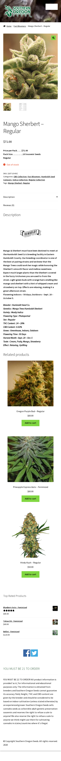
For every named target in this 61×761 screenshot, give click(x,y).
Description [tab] (9, 196)
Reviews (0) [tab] (8, 205)
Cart (47, 754)
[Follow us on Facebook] (26, 655)
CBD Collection (20, 176)
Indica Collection (20, 180)
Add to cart (30, 422)
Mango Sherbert (15, 183)
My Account (10, 756)
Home (9, 26)
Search (30, 756)
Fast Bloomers (20, 26)
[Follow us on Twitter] (34, 655)
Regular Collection (37, 180)
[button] (53, 38)
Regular (26, 183)
